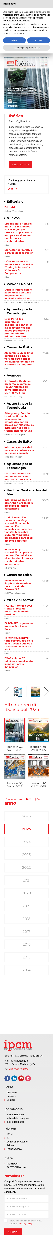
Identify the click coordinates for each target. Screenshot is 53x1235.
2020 (26, 893)
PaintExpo (12, 1163)
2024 (26, 842)
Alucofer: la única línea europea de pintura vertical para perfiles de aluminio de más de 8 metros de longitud (19, 359)
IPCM (10, 1134)
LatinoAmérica (14, 1149)
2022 (26, 867)
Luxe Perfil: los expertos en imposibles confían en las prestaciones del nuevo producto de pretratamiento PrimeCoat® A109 (18, 328)
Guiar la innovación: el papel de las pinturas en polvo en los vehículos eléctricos (18, 294)
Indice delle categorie (18, 1118)
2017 (26, 931)
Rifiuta (14, 40)
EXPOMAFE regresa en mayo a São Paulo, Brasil (18, 626)
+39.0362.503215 (18, 1069)
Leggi (11, 189)
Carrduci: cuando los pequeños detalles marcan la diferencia (17, 476)
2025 (26, 829)
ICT (9, 1138)
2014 (27, 970)
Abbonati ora (20, 164)
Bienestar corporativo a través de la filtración (18, 251)
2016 (26, 944)
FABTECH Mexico (16, 1167)
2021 (26, 880)
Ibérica (10, 1145)
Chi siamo (12, 1092)
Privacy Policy (25, 1223)
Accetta (38, 40)
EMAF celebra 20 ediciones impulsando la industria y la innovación (18, 662)
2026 (26, 816)
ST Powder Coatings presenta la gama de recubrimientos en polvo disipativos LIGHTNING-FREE (17, 387)
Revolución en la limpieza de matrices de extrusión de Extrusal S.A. (17, 585)
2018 (26, 919)
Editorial (9, 207)
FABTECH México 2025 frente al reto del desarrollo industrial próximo (18, 610)
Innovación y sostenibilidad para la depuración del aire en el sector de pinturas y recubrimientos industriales (18, 556)
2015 (26, 957)
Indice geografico (15, 1122)
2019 (26, 906)
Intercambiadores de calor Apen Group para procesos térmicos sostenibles (18, 504)
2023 (26, 855)
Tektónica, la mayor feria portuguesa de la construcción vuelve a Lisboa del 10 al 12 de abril (18, 643)
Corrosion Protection (17, 1141)
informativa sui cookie (18, 21)
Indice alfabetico (15, 1114)
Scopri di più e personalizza (27, 47)
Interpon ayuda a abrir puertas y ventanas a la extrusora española (19, 450)
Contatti (11, 1100)
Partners (11, 1096)
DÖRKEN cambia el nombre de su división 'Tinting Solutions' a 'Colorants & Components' (18, 267)
